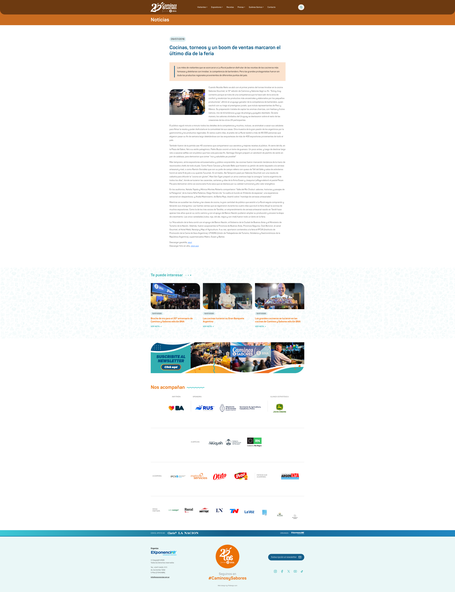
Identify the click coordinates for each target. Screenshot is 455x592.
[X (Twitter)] (288, 571)
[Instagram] (275, 571)
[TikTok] (302, 571)
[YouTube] (295, 571)
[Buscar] (301, 7)
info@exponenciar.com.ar (160, 577)
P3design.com (232, 586)
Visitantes (201, 7)
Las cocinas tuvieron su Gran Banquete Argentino (223, 320)
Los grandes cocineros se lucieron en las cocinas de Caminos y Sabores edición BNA (277, 320)
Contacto (271, 7)
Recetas (230, 7)
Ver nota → (156, 326)
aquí (190, 242)
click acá (195, 246)
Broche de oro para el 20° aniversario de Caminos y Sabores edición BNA (172, 320)
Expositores (216, 7)
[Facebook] (282, 571)
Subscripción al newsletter (284, 557)
